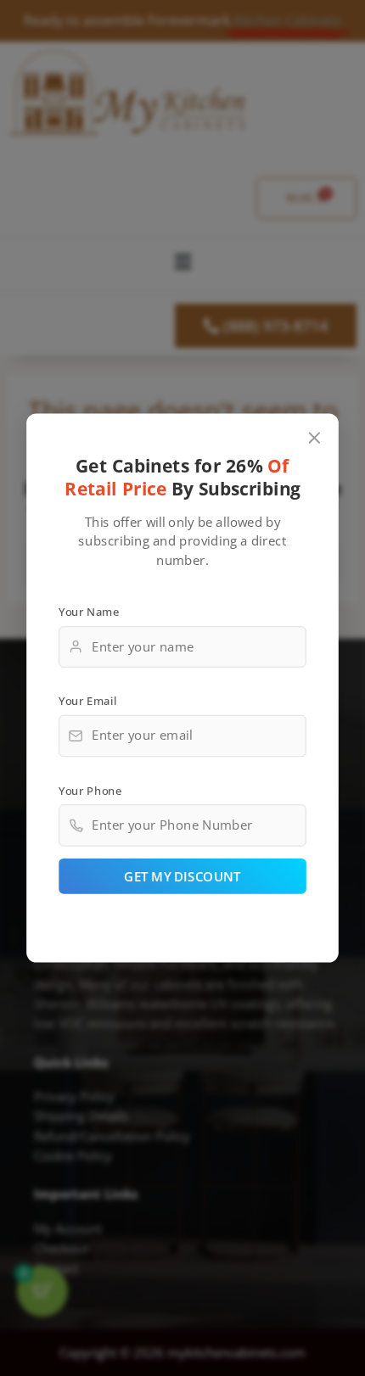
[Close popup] (314, 438)
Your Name (89, 611)
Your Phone (90, 790)
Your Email (87, 700)
